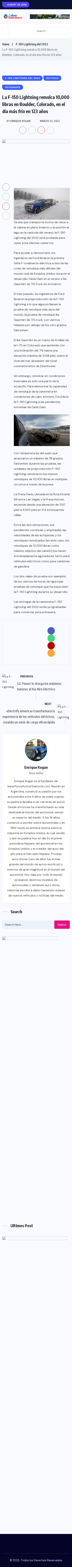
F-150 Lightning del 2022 (32, 44)
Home (5, 44)
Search (62, 925)
